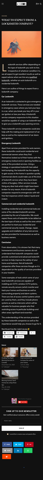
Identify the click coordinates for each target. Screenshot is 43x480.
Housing (4, 16)
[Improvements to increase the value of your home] (28, 352)
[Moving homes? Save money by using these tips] (10, 374)
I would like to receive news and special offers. (22, 434)
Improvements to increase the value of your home (27, 360)
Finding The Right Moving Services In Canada (8, 360)
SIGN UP (21, 428)
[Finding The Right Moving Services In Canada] (10, 352)
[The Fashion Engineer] (21, 4)
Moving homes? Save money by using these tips (9, 383)
